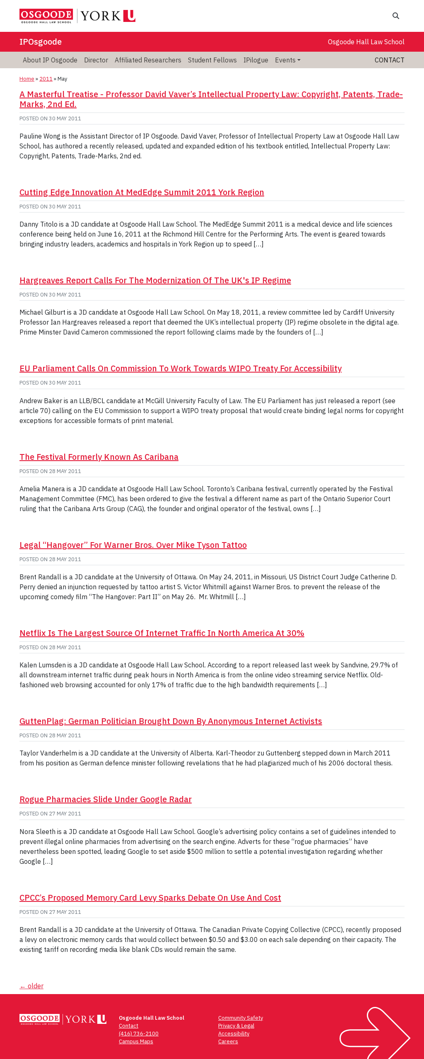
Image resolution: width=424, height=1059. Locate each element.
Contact (390, 60)
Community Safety (240, 1017)
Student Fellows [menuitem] (212, 60)
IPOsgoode (40, 41)
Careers (228, 1041)
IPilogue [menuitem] (255, 60)
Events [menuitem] (285, 60)
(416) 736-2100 (139, 1033)
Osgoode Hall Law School (366, 42)
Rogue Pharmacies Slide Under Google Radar (105, 799)
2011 (46, 78)
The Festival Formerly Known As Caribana (98, 456)
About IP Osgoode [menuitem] (50, 60)
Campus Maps (136, 1041)
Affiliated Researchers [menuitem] (148, 60)
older (31, 986)
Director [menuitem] (96, 60)
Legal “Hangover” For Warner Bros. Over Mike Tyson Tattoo (133, 544)
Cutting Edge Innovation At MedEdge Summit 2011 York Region (141, 192)
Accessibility (233, 1033)
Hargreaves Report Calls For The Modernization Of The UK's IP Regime (155, 280)
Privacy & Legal (236, 1025)
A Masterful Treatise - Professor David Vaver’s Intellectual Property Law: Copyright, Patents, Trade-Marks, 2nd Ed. (211, 99)
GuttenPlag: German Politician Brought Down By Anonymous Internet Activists (170, 721)
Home (26, 78)
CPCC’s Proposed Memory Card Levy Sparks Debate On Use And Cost (150, 897)
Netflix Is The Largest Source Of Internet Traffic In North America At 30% (161, 632)
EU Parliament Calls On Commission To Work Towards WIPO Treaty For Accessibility (180, 368)
